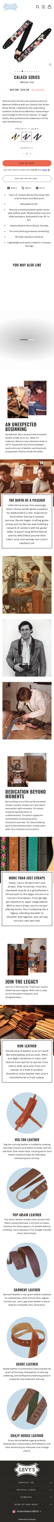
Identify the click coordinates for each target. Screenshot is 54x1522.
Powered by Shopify (27, 1519)
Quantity (27, 148)
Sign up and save (26, 1504)
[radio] (15, 137)
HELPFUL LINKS (26, 1490)
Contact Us (26, 1482)
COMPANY (26, 1497)
